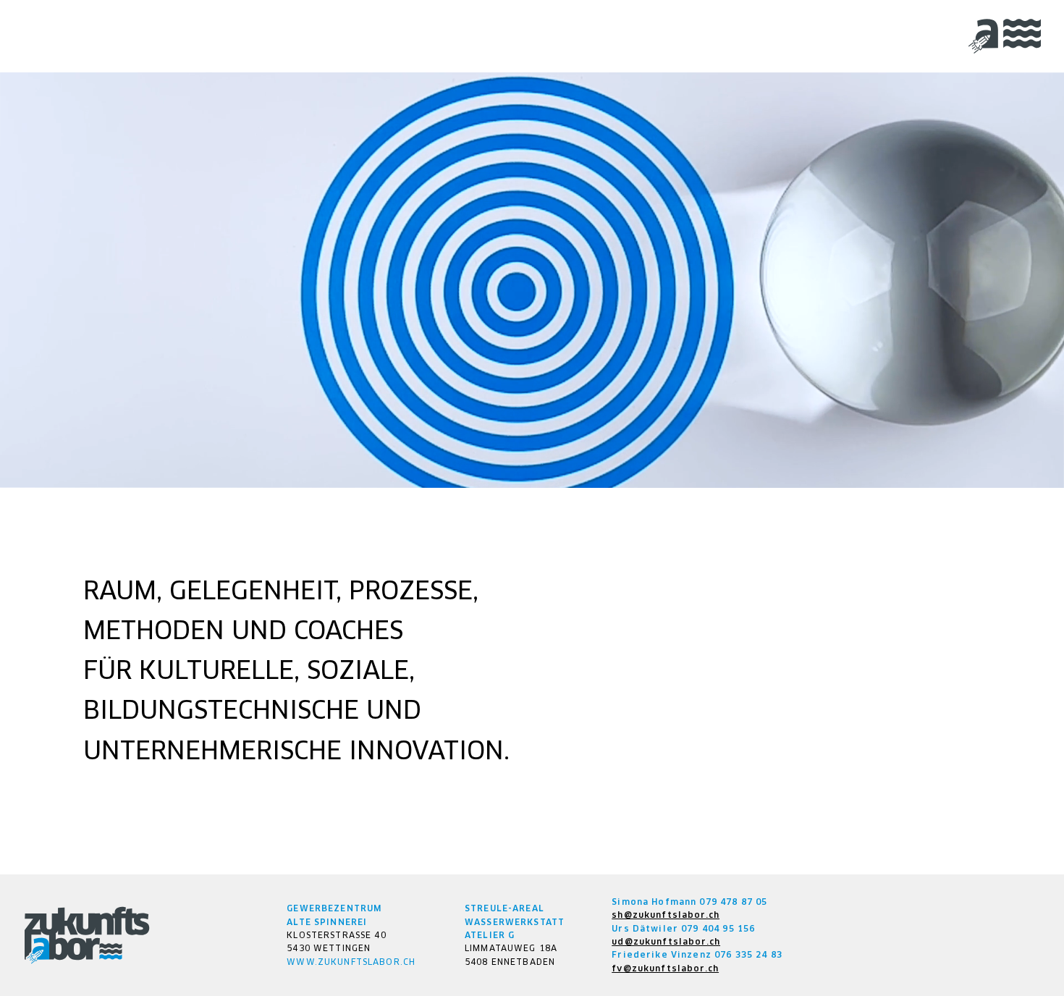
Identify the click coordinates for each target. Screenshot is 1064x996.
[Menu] (1005, 36)
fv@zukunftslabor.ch (665, 968)
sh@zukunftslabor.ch (665, 915)
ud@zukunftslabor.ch (666, 942)
